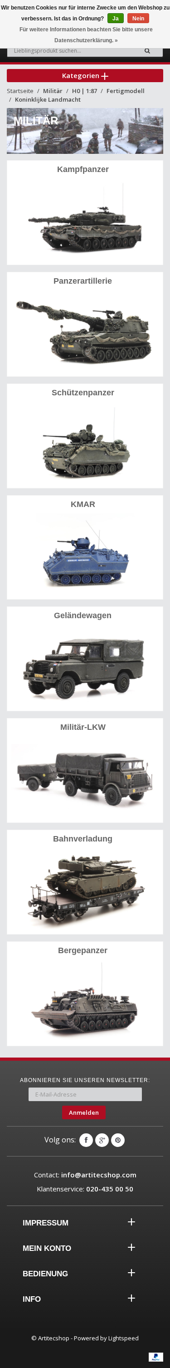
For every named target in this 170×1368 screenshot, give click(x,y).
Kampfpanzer (83, 169)
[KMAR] (85, 554)
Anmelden (84, 1112)
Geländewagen (83, 615)
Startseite (20, 91)
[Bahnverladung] (85, 889)
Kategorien (81, 75)
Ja (115, 18)
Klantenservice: (85, 1188)
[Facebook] (86, 1140)
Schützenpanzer (83, 392)
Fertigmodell (126, 91)
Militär (53, 91)
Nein (138, 18)
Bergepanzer (82, 950)
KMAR (83, 504)
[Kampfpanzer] (85, 219)
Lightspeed (123, 1338)
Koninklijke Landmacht (48, 99)
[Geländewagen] (85, 665)
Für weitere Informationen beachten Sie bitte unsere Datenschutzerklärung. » (86, 35)
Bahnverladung (82, 838)
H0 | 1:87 (84, 91)
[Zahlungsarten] (156, 1357)
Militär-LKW (83, 727)
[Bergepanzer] (85, 1000)
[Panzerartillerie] (85, 331)
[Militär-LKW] (85, 777)
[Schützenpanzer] (85, 442)
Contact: (85, 1174)
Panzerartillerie (82, 280)
